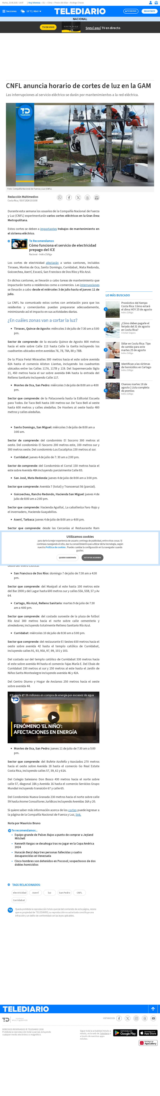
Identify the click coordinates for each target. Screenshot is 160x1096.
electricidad (19, 892)
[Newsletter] (156, 3)
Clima (49, 2)
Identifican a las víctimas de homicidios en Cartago (136, 365)
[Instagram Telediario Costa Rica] (136, 1018)
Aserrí (35, 892)
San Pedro (64, 892)
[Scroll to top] (153, 1009)
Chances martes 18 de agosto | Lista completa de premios (135, 387)
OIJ (43, 2)
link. (78, 815)
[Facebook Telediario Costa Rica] (119, 1018)
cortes (72, 810)
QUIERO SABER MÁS (67, 557)
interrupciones (89, 285)
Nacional (80, 19)
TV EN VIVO (131, 11)
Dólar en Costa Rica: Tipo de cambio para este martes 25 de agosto (136, 347)
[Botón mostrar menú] (10, 11)
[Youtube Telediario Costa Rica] (153, 1018)
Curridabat (19, 900)
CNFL (79, 892)
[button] (59, 197)
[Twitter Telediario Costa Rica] (127, 1018)
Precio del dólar (61, 2)
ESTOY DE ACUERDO (92, 557)
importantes (48, 229)
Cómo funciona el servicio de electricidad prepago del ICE (62, 248)
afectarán (52, 263)
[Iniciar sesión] (150, 2)
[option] (80, 147)
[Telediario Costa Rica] (80, 11)
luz (49, 892)
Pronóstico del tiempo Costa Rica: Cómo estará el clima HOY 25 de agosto (136, 306)
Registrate (149, 11)
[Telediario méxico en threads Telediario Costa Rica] (145, 1018)
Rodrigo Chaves (77, 2)
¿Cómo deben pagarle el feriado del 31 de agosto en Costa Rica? (135, 326)
